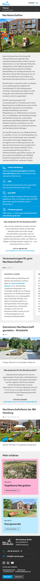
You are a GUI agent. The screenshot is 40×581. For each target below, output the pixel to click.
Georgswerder (12, 524)
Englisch (18, 577)
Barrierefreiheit (9, 570)
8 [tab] (15, 417)
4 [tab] (8, 417)
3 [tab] (7, 334)
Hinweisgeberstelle (23, 571)
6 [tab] (12, 417)
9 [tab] (17, 417)
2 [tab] (5, 334)
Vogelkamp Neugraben (17, 485)
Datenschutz (8, 571)
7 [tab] (14, 417)
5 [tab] (10, 417)
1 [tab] (3, 334)
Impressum (21, 570)
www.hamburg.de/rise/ (12, 216)
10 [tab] (19, 417)
